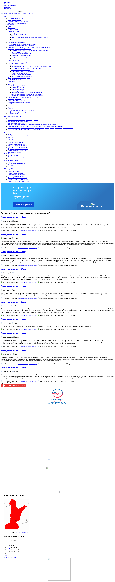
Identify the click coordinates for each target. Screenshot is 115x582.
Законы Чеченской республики (17, 150)
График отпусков (13, 29)
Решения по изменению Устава (21, 136)
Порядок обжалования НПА (16, 144)
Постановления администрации (17, 147)
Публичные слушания (14, 141)
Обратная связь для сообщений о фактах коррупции (24, 129)
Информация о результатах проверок (19, 102)
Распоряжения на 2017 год (13, 368)
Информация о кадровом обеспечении (19, 49)
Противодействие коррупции (13, 116)
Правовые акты (9, 132)
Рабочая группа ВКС (18, 89)
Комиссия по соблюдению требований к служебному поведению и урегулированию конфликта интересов (40, 128)
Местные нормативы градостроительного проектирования (30, 37)
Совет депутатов (9, 107)
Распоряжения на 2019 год (13, 333)
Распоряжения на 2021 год (13, 302)
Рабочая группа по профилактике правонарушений (27, 95)
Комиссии (11, 84)
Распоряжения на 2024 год (13, 251)
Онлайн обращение (10, 5)
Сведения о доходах (14, 41)
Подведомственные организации (18, 62)
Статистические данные (15, 79)
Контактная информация (19, 52)
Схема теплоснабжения (19, 34)
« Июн (6, 555)
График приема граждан (15, 173)
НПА (9, 118)
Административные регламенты (18, 149)
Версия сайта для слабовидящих (15, 385)
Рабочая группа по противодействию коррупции (27, 94)
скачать (18, 532)
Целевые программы (14, 99)
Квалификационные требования (21, 53)
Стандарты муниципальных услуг (18, 165)
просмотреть (25, 532)
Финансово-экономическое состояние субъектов (26, 68)
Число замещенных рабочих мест (22, 76)
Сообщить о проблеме (23, 205)
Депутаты (11, 108)
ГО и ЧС (10, 103)
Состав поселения (13, 60)
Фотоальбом (8, 4)
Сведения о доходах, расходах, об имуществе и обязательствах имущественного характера (35, 126)
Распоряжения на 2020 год (13, 319)
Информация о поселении (16, 18)
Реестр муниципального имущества (19, 78)
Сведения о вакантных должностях (22, 57)
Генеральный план (17, 33)
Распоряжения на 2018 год (13, 350)
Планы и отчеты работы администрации (24, 44)
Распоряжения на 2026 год (13, 217)
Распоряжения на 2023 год (13, 269)
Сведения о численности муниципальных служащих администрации (29, 47)
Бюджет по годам (13, 155)
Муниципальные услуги (11, 160)
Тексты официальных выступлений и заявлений (23, 97)
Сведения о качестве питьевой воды (19, 21)
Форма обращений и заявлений (17, 178)
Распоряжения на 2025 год (13, 234)
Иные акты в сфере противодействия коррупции (23, 120)
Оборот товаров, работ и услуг (21, 73)
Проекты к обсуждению (15, 142)
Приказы (10, 139)
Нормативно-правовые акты (16, 163)
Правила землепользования (20, 36)
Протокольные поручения (16, 63)
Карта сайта (8, 8)
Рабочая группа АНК (18, 86)
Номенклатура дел (13, 81)
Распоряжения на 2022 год (13, 286)
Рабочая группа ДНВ (18, 91)
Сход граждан (12, 83)
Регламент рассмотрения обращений (19, 181)
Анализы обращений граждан (17, 176)
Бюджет (6, 153)
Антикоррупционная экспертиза (18, 121)
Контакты (7, 7)
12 (9, 548)
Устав (9, 134)
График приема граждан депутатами (19, 112)
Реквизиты (11, 28)
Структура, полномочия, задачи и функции (21, 45)
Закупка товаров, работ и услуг (21, 74)
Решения (10, 137)
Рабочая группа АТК (18, 87)
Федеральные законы (14, 152)
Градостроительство (14, 31)
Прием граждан (9, 168)
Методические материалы (16, 123)
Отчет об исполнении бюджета (17, 157)
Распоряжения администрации (17, 145)
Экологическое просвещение (17, 23)
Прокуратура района (14, 20)
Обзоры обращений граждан (16, 174)
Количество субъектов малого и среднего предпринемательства (31, 66)
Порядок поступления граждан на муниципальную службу (30, 50)
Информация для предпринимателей (23, 71)
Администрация (9, 24)
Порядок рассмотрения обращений (18, 179)
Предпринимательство (15, 65)
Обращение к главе (14, 170)
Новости (7, 2)
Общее (6, 16)
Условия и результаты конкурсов (21, 55)
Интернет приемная (14, 171)
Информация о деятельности (17, 42)
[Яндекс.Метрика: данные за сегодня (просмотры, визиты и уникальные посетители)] (10, 557)
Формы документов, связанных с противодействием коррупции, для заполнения (33, 124)
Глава (9, 26)
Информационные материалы (21, 70)
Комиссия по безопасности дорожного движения (27, 92)
